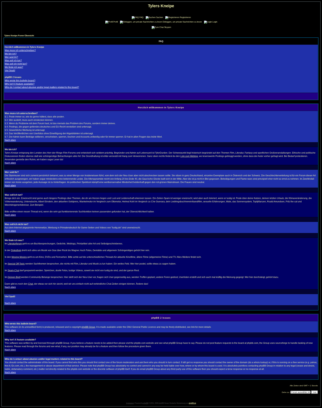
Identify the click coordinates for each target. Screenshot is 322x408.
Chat (30, 284)
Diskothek (16, 250)
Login (214, 22)
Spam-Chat (13, 270)
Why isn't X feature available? (19, 84)
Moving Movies (19, 257)
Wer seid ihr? (11, 57)
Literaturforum (15, 243)
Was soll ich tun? (13, 60)
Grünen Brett (14, 277)
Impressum (130, 403)
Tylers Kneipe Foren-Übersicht (19, 35)
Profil (115, 22)
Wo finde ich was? (14, 67)
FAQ (141, 17)
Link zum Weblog (189, 156)
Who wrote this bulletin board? (20, 80)
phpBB (145, 403)
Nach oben (10, 140)
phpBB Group (88, 327)
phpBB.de (192, 403)
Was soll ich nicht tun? (16, 64)
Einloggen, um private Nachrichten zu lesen (182, 22)
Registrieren (185, 17)
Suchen (159, 17)
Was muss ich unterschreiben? (20, 50)
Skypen (167, 27)
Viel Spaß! (10, 70)
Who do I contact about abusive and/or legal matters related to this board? (42, 87)
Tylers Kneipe (161, 6)
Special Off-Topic (16, 263)
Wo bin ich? (11, 53)
